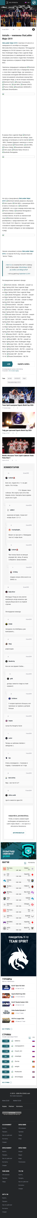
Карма (4, 1106)
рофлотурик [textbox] (9, 649)
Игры (19, 1138)
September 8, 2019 (24, 273)
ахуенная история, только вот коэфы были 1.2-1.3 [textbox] (17, 516)
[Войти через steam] (34, 2)
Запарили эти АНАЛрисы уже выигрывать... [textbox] (15, 630)
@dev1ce (9, 265)
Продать (4, 1131)
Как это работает (7, 1135)
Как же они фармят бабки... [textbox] (14, 666)
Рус (34, 1037)
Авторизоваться (18, 833)
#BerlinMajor (23, 267)
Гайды (20, 1135)
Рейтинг (11, 1106)
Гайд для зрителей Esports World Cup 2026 (17, 430)
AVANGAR (17, 378)
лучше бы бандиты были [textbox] (13, 726)
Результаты (31, 862)
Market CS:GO (17, 1100)
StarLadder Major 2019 (14, 382)
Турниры (27, 7)
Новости (11, 7)
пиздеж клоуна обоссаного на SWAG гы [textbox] (20, 578)
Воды (20, 1158)
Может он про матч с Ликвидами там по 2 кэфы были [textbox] (20, 536)
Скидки (4, 1142)
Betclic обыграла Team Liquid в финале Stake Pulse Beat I (18, 457)
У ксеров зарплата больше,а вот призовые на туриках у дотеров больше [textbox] (20, 706)
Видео (20, 1155)
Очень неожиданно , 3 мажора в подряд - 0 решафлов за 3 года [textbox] (16, 764)
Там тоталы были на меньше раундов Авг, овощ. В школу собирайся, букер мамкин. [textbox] (18, 557)
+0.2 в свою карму (13, 370)
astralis (10, 378)
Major (24, 378)
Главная (3, 7)
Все (25, 862)
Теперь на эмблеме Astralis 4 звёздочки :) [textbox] (15, 744)
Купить (4, 1128)
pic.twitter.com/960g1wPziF (19, 270)
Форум (20, 1151)
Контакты (19, 1106)
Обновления (22, 1128)
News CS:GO (5, 1100)
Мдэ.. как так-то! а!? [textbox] (12, 783)
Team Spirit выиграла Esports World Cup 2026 (17, 405)
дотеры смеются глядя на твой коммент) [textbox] (18, 685)
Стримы (19, 7)
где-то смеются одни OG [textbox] (13, 800)
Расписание (21, 1162)
